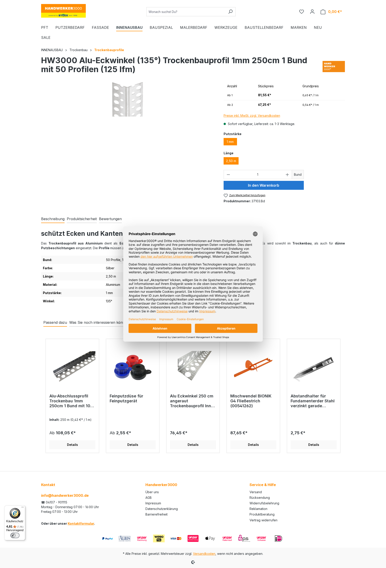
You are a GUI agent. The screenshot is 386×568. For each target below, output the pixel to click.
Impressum (153, 503)
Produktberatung (262, 514)
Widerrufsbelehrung (264, 503)
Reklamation (258, 509)
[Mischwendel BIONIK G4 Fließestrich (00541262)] (253, 368)
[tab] (53, 219)
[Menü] (22, 508)
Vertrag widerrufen (263, 520)
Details (72, 445)
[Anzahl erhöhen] (287, 174)
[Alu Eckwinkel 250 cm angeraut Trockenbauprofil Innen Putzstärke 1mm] (193, 368)
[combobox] (185, 11)
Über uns (152, 492)
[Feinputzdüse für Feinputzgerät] (133, 368)
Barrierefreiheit (156, 514)
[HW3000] (334, 66)
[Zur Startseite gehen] (63, 11)
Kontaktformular (81, 523)
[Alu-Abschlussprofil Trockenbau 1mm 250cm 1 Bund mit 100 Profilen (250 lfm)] (72, 368)
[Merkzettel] (301, 11)
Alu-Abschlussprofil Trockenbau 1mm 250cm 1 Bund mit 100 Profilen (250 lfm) (71, 401)
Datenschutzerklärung (161, 509)
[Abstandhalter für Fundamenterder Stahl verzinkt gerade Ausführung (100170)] (314, 368)
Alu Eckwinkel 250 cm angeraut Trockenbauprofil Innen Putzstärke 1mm (193, 401)
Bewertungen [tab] (110, 219)
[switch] (14, 535)
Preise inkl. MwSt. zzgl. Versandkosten (252, 115)
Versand (256, 492)
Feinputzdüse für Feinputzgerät (126, 398)
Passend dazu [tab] (55, 322)
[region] (128, 137)
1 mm (230, 142)
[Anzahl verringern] (228, 174)
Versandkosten (204, 553)
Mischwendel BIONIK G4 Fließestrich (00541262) (250, 401)
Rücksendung (260, 497)
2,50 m (231, 161)
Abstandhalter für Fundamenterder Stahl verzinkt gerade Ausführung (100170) (313, 401)
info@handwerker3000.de (65, 495)
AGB (148, 497)
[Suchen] (230, 11)
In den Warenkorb (263, 185)
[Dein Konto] (312, 11)
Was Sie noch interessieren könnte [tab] (98, 322)
